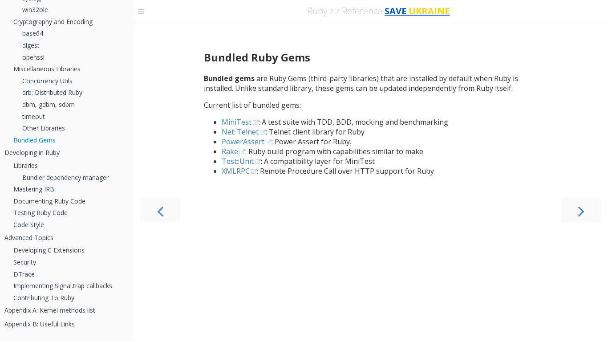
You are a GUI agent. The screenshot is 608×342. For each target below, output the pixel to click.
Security (24, 262)
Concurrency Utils (47, 81)
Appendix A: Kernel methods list (49, 310)
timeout (33, 116)
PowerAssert (243, 142)
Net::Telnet (240, 132)
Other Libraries (43, 128)
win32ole (35, 9)
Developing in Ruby (32, 152)
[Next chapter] (581, 210)
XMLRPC (236, 171)
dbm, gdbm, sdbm (48, 104)
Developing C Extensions (49, 250)
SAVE (417, 11)
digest (31, 45)
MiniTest (236, 122)
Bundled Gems (34, 140)
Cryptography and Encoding (53, 21)
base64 (32, 33)
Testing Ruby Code (40, 212)
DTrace (24, 274)
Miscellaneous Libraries (47, 69)
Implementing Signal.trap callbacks (62, 285)
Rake (230, 151)
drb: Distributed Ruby (52, 92)
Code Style (28, 224)
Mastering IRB (33, 189)
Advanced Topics (28, 237)
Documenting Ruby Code (49, 201)
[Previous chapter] (160, 210)
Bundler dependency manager (65, 177)
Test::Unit (238, 161)
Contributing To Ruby (43, 297)
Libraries (25, 165)
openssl (33, 57)
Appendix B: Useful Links (39, 324)
